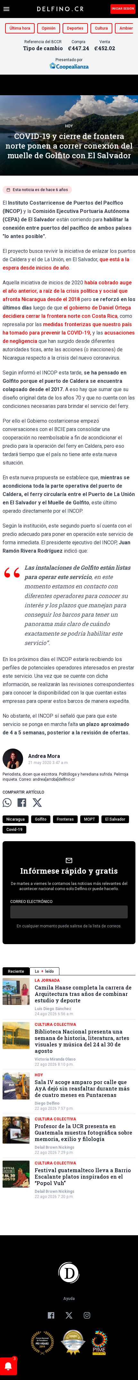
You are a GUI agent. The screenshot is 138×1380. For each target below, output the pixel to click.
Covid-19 (14, 829)
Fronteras (65, 819)
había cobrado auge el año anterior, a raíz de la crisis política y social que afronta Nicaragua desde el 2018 (67, 291)
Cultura (101, 28)
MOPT (89, 819)
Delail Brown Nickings (54, 1147)
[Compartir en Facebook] (22, 802)
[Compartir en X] (37, 802)
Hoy (69, 126)
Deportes (75, 28)
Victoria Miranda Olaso (55, 1059)
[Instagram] (87, 1315)
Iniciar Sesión (123, 8)
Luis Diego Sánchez (53, 1009)
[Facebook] (51, 1315)
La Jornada (47, 980)
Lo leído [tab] (44, 971)
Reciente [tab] (16, 971)
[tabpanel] (69, 1088)
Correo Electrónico (31, 901)
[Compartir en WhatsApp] (7, 802)
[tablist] (69, 971)
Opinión (49, 28)
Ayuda (69, 1298)
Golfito (41, 819)
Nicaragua (15, 819)
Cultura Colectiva (55, 1024)
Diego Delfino (47, 1103)
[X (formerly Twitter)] (69, 1315)
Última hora (20, 28)
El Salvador (115, 819)
